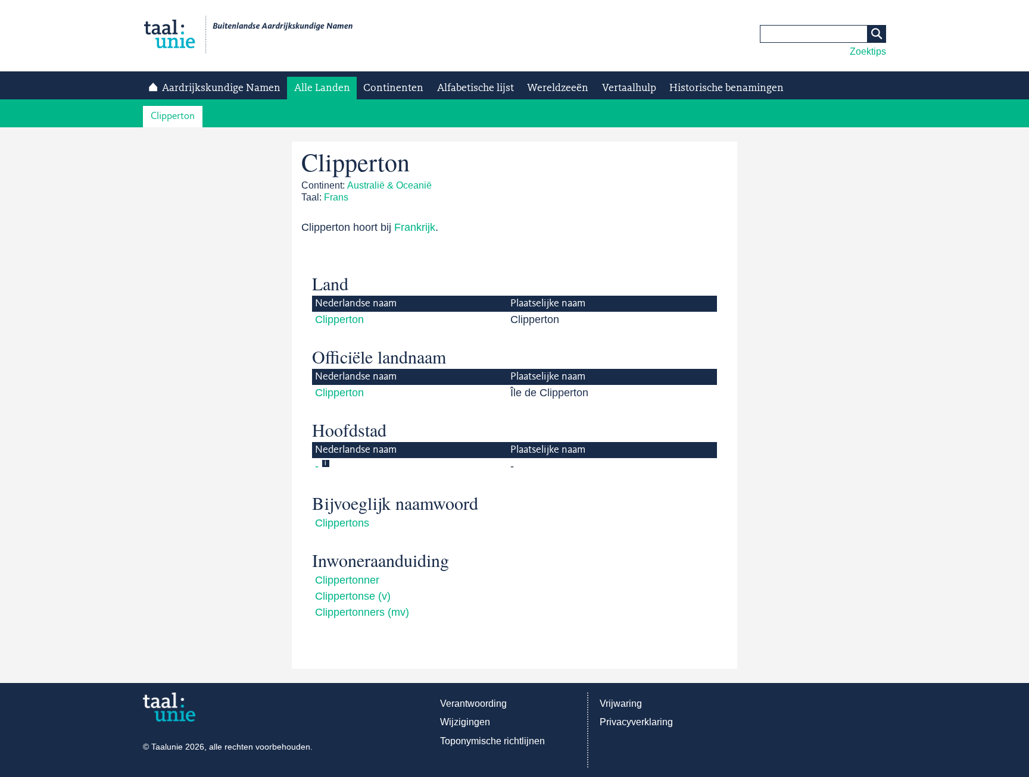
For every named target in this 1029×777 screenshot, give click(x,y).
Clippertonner (347, 580)
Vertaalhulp (629, 88)
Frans (336, 197)
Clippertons (342, 523)
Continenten (393, 88)
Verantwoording (473, 703)
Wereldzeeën (557, 88)
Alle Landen (322, 88)
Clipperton (173, 116)
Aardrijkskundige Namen (221, 88)
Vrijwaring (621, 703)
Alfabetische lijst (475, 88)
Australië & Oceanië (389, 185)
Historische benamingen (726, 88)
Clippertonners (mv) (362, 612)
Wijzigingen (465, 722)
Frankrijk (414, 227)
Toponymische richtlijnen (492, 741)
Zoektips (868, 51)
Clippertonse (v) (353, 596)
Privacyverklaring (636, 722)
